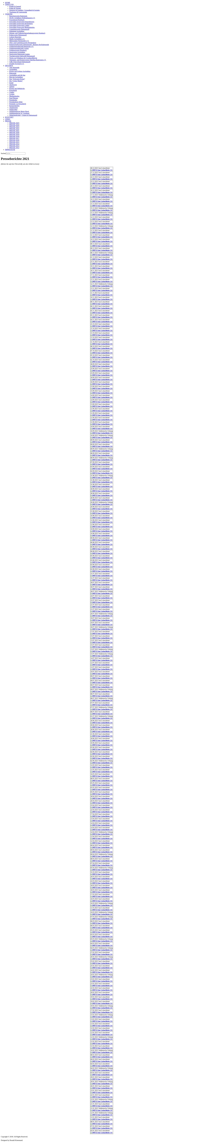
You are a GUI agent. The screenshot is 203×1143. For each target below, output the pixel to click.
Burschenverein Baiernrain (18, 16)
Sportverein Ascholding (17, 52)
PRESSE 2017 (14, 138)
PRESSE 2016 (14, 140)
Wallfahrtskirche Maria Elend (19, 111)
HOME (7, 3)
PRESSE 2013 (14, 146)
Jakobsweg (13, 85)
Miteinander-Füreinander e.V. (19, 41)
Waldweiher (13, 109)
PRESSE (8, 121)
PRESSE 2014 (14, 144)
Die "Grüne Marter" (16, 81)
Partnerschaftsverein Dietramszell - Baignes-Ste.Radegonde (29, 45)
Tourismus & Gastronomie (18, 12)
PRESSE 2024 (14, 125)
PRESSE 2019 (14, 134)
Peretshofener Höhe (16, 102)
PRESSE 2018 (14, 136)
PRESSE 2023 (14, 127)
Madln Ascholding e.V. (17, 39)
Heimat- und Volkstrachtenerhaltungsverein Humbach (27, 33)
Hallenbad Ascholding (16, 31)
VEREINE (8, 14)
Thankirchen (13, 108)
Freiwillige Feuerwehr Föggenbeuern (21, 22)
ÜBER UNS (9, 4)
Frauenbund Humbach (16, 20)
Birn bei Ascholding (16, 77)
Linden (11, 92)
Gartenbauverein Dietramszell (19, 29)
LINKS (7, 119)
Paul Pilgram (13, 98)
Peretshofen (13, 100)
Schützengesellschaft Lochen (19, 48)
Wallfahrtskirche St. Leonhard (19, 113)
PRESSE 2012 (14, 148)
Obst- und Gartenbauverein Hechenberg (22, 43)
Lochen (11, 94)
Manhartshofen (14, 96)
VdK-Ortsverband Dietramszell (19, 62)
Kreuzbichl (13, 90)
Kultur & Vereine (15, 8)
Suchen (3, 153)
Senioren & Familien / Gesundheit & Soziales (24, 10)
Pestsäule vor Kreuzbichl (17, 104)
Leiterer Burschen (15, 37)
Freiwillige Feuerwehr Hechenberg (21, 24)
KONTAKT (9, 117)
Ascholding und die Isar (17, 75)
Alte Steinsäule (14, 67)
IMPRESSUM (10, 150)
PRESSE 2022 (14, 129)
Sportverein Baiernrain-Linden (19, 54)
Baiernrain (12, 73)
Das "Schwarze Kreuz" (17, 79)
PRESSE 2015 (14, 142)
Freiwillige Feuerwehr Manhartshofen (22, 27)
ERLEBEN (9, 66)
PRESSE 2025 (14, 123)
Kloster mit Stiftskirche (17, 88)
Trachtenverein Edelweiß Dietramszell (22, 56)
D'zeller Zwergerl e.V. (16, 64)
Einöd (11, 83)
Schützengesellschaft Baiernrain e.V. (21, 46)
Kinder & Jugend (15, 6)
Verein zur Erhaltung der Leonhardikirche (23, 58)
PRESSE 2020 (14, 132)
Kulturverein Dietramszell (18, 35)
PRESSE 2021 (14, 130)
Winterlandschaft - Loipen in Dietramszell (23, 115)
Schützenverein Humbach (18, 50)
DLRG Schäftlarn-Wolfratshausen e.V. (22, 18)
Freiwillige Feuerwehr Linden (19, 25)
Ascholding (13, 69)
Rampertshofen (14, 106)
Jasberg (11, 87)
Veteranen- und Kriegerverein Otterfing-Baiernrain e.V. (27, 60)
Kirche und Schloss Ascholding (19, 71)
